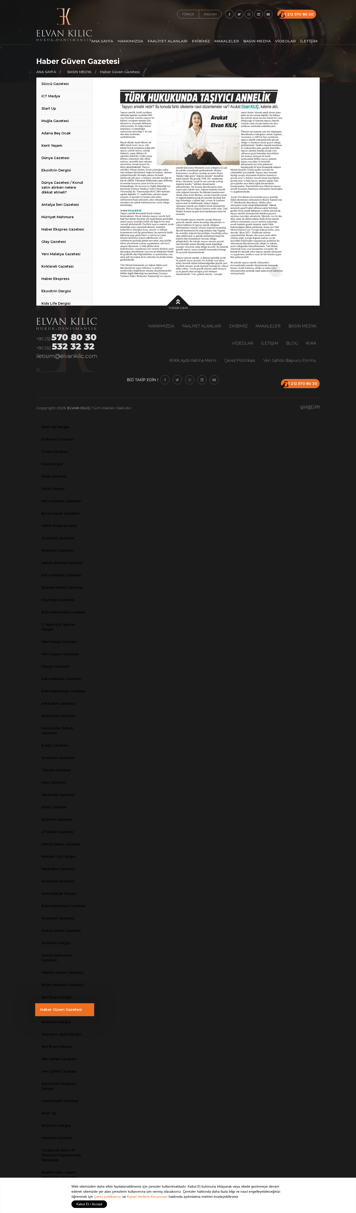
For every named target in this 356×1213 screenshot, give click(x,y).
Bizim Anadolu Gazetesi (62, 985)
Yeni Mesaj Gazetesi (59, 642)
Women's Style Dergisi (61, 1034)
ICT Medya (50, 96)
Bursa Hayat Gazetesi (60, 513)
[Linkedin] (258, 14)
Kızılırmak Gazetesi (58, 716)
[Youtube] (268, 14)
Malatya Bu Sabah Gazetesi (57, 730)
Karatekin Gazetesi (58, 703)
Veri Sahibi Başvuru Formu (289, 360)
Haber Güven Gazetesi (61, 1009)
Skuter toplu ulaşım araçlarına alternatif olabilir (59, 1177)
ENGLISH (210, 14)
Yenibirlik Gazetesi (57, 795)
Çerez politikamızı (107, 1196)
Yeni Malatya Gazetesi (60, 254)
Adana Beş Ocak (56, 133)
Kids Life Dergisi (55, 303)
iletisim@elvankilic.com (66, 356)
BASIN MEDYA (257, 41)
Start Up (48, 108)
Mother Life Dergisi (58, 856)
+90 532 (65, 347)
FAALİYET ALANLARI (167, 41)
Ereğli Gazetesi (54, 745)
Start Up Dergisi (55, 427)
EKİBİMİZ (201, 41)
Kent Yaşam (51, 145)
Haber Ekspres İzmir (59, 526)
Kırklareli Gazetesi (57, 266)
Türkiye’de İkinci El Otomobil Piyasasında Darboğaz (61, 1155)
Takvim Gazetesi (56, 770)
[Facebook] (229, 14)
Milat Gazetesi (54, 476)
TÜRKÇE (188, 14)
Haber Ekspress (55, 279)
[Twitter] (239, 14)
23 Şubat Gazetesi (57, 832)
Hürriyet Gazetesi (56, 1138)
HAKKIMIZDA (130, 41)
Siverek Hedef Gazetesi (62, 587)
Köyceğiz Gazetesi (57, 600)
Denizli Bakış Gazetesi (60, 844)
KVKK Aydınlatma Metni (193, 360)
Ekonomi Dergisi (56, 1125)
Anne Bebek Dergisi (59, 893)
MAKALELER (226, 41)
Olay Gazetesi (53, 242)
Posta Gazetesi (54, 451)
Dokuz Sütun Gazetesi (61, 930)
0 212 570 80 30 (299, 14)
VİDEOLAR (285, 41)
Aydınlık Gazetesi (56, 819)
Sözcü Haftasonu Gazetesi (56, 957)
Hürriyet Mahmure (57, 217)
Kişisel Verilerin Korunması (147, 1196)
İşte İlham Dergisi (56, 997)
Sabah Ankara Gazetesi (62, 563)
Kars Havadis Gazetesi (61, 501)
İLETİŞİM (308, 41)
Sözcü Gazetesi (55, 84)
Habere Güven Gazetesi (62, 972)
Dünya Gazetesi (55, 158)
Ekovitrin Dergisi (56, 170)
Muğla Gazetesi (55, 121)
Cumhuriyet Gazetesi (59, 1101)
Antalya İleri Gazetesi (60, 204)
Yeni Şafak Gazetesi (59, 1059)
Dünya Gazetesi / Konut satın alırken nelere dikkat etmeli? (62, 187)
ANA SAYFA (102, 41)
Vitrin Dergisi (53, 489)
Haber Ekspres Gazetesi (62, 229)
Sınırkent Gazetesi (57, 538)
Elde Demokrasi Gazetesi (63, 612)
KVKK (311, 343)
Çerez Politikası (239, 360)
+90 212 (66, 337)
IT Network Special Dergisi (58, 627)
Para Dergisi (52, 464)
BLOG (292, 343)
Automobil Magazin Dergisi (58, 1086)
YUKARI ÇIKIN (178, 308)
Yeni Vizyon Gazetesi (59, 654)
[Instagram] (249, 14)
